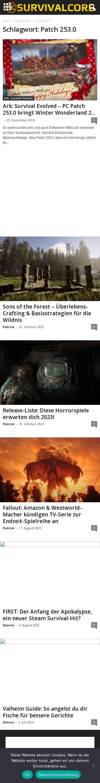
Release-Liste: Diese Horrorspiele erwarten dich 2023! (46, 414)
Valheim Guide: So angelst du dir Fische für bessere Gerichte (45, 712)
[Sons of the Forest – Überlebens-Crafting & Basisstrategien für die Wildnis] (50, 269)
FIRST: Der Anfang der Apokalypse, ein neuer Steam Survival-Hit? (47, 615)
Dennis (8, 625)
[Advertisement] (50, 196)
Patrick (8, 327)
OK (27, 774)
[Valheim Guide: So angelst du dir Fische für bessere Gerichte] (50, 671)
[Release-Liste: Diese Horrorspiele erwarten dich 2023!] (50, 372)
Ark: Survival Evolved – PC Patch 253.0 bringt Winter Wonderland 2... (49, 109)
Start (6, 21)
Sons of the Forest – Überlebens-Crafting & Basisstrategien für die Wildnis (47, 313)
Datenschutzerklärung (58, 774)
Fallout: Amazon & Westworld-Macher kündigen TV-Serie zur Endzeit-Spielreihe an (42, 514)
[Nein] (93, 765)
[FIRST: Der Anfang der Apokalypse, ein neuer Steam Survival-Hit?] (50, 573)
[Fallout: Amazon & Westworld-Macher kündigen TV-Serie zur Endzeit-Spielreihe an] (50, 469)
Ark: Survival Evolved (18, 98)
